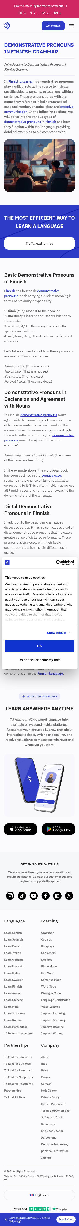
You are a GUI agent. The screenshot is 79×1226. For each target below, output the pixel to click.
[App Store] (20, 829)
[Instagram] (10, 896)
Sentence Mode (51, 980)
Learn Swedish (13, 980)
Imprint (46, 1158)
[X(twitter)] (69, 896)
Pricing (45, 1077)
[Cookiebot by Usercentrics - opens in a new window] (56, 562)
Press (44, 1070)
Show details (56, 632)
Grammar (47, 933)
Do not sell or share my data (39, 659)
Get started (53, 26)
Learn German (13, 960)
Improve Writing (52, 1033)
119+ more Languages (18, 1033)
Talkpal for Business (17, 1064)
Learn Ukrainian (14, 966)
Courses (46, 939)
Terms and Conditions (55, 1111)
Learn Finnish (13, 986)
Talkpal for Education (18, 1057)
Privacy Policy (50, 1097)
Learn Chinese (13, 1000)
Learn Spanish (13, 939)
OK (39, 646)
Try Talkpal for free (39, 243)
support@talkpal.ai (46, 881)
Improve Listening (53, 1013)
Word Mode (48, 986)
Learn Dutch (12, 973)
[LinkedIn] (57, 896)
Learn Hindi (11, 1006)
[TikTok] (22, 896)
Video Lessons (50, 1006)
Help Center (49, 1090)
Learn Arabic (12, 993)
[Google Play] (58, 829)
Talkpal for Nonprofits (18, 1077)
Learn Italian (12, 953)
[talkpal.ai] (7, 26)
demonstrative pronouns (22, 122)
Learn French (12, 946)
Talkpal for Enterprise (18, 1070)
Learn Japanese (14, 1013)
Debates (46, 960)
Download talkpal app (42, 696)
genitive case (51, 475)
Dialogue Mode (51, 993)
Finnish (50, 122)
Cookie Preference (53, 1104)
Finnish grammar (21, 81)
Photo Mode (49, 966)
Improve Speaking (53, 1020)
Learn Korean (13, 1020)
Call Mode (47, 973)
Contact (46, 1084)
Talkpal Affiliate (14, 1097)
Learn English (13, 933)
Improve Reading (52, 1027)
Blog (44, 1064)
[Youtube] (33, 896)
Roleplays (47, 946)
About (45, 1057)
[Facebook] (45, 896)
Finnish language (50, 673)
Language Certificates (55, 1000)
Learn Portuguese (15, 1027)
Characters (48, 953)
